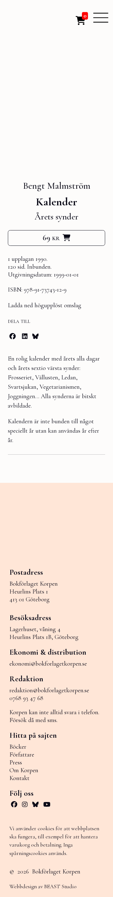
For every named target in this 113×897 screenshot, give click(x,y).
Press (15, 762)
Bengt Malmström (56, 186)
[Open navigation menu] (101, 17)
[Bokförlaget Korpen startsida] (28, 17)
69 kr (51, 237)
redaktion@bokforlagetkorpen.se (49, 690)
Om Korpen (23, 770)
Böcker (17, 747)
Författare (21, 754)
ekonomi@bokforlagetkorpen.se (48, 663)
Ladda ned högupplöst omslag (44, 305)
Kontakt (19, 778)
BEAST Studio (60, 886)
